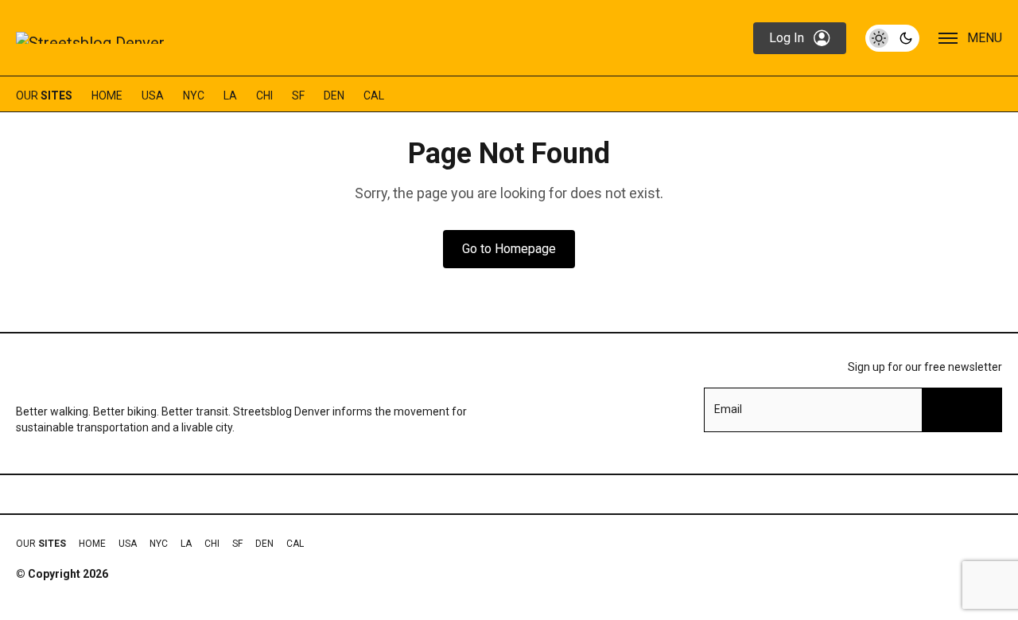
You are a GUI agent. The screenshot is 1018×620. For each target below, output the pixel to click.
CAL (373, 95)
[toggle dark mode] (892, 38)
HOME (106, 95)
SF (298, 95)
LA (230, 95)
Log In (786, 37)
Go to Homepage (509, 248)
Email (728, 409)
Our (44, 95)
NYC (193, 95)
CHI (264, 95)
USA (153, 95)
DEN (334, 95)
